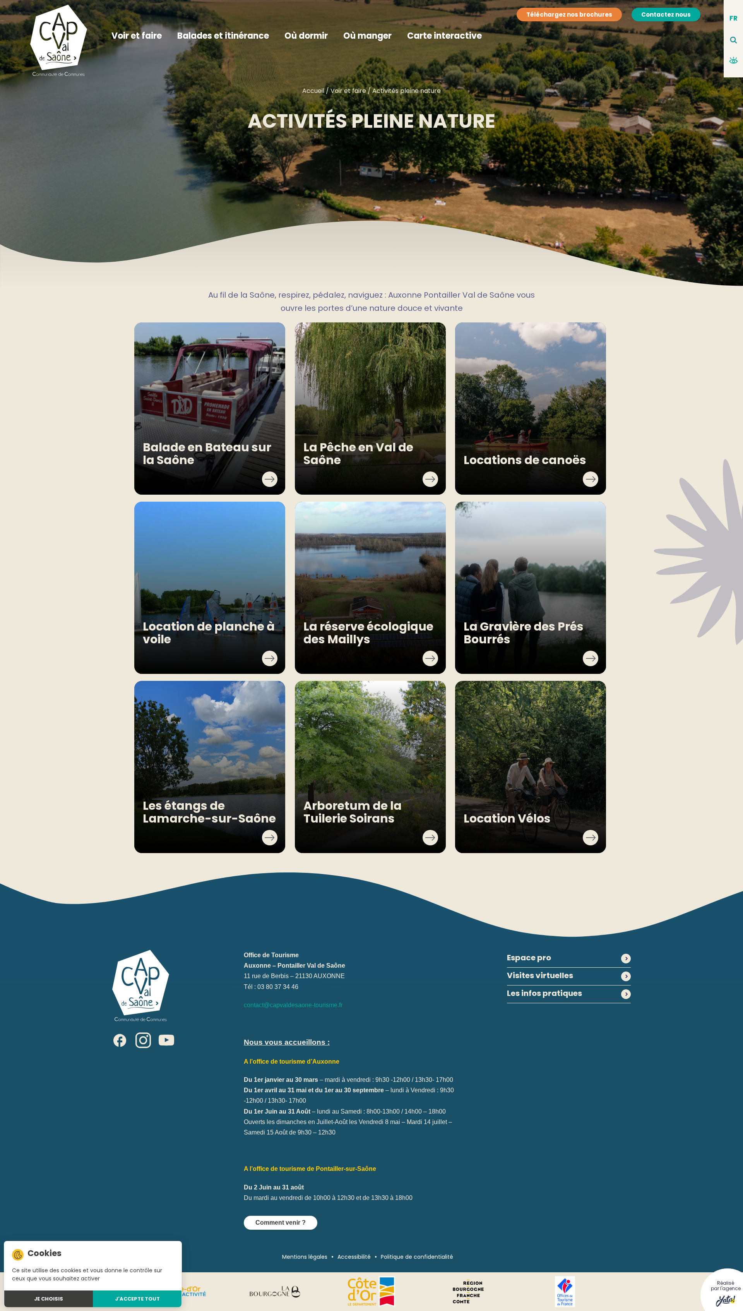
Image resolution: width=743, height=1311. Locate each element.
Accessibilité (354, 1257)
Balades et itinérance (223, 36)
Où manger (367, 36)
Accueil (313, 90)
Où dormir (306, 36)
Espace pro (529, 958)
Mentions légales (304, 1257)
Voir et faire (136, 36)
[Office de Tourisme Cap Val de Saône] (140, 985)
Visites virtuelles (540, 976)
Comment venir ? (280, 1222)
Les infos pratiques (544, 994)
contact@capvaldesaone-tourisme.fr (293, 1005)
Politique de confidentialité (417, 1257)
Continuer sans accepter (144, 1253)
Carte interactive (444, 36)
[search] (733, 40)
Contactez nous (666, 14)
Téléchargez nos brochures (569, 14)
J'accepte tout (137, 1298)
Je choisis (48, 1298)
